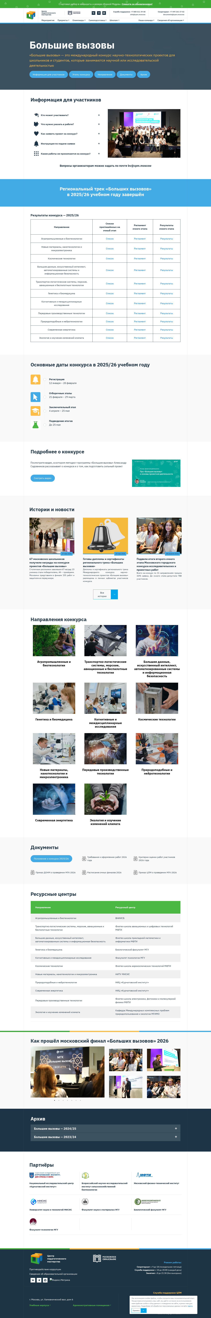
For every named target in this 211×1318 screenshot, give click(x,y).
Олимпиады (78, 20)
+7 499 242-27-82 (177, 12)
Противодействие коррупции (45, 1269)
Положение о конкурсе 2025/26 (51, 858)
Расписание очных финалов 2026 (104, 872)
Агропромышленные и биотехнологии (54, 663)
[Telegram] (99, 13)
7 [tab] (80, 1100)
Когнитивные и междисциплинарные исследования (105, 723)
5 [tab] (71, 1100)
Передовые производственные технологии (105, 771)
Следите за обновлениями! (137, 4)
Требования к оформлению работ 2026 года (107, 859)
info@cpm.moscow (137, 14)
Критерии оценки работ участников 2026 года (157, 859)
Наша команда (146, 20)
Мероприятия (47, 20)
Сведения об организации (169, 20)
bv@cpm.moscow (139, 166)
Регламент (140, 238)
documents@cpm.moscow (173, 14)
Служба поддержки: (121, 12)
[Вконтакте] (93, 13)
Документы (126, 74)
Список (110, 238)
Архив (143, 74)
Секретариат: (163, 12)
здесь (190, 1306)
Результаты (166, 238)
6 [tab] (76, 1100)
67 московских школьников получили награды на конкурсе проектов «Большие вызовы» (49, 562)
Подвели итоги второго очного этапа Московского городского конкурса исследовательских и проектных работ (156, 564)
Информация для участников (48, 74)
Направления (105, 74)
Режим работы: (173, 1262)
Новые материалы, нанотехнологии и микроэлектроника (54, 773)
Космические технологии (157, 719)
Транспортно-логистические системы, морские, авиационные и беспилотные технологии (105, 667)
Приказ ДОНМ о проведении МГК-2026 (56, 872)
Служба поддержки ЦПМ (167, 1292)
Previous (35, 1070)
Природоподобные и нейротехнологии (157, 771)
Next (99, 1070)
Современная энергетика (54, 820)
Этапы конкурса (81, 74)
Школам (114, 20)
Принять (136, 1310)
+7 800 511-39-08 (138, 12)
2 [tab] (58, 1100)
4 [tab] (67, 1100)
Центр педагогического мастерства (48, 13)
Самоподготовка (97, 20)
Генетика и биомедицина (53, 719)
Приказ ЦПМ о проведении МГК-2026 (158, 872)
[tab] (67, 115)
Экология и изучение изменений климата (105, 822)
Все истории (102, 594)
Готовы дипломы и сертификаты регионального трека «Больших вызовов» (103, 562)
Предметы (63, 20)
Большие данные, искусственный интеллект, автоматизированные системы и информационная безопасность (157, 669)
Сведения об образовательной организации (53, 1273)
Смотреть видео (42, 478)
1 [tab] (54, 1100)
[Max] (104, 13)
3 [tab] (63, 1100)
